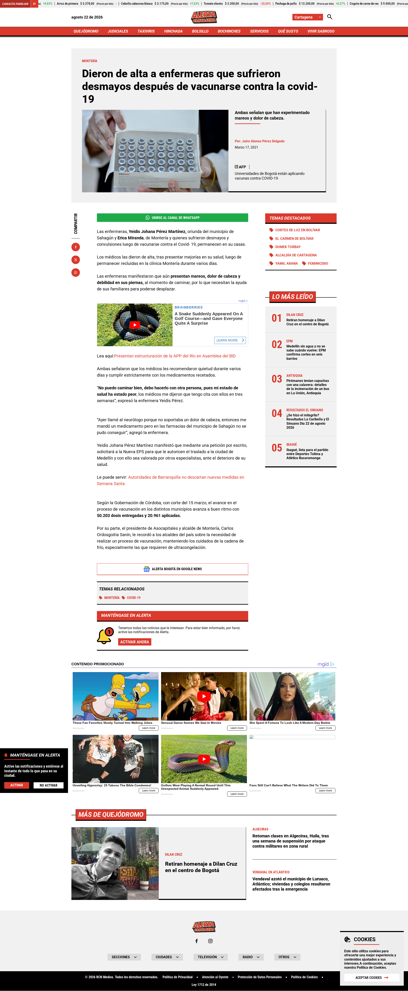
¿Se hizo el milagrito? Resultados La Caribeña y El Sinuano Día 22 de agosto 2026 (307, 421)
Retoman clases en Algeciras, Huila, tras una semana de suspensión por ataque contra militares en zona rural (290, 841)
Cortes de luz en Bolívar (297, 230)
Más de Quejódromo (110, 814)
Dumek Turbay (288, 247)
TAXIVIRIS (146, 31)
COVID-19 (133, 598)
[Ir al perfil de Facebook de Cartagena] (197, 941)
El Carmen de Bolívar (294, 239)
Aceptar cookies (369, 978)
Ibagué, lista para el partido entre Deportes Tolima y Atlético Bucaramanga (307, 454)
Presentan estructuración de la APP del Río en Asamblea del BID (175, 355)
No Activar (48, 785)
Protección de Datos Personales (260, 977)
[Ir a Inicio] (204, 17)
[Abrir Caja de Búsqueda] (329, 17)
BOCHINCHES (229, 31)
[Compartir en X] (75, 260)
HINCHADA (173, 31)
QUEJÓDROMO (86, 31)
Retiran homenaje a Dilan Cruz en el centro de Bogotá (307, 322)
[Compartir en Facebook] (75, 247)
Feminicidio (318, 263)
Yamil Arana (286, 263)
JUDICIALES (118, 31)
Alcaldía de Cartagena (296, 255)
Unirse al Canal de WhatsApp (176, 218)
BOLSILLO (200, 31)
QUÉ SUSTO (288, 31)
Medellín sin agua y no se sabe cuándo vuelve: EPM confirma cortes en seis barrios (306, 352)
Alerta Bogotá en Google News (177, 569)
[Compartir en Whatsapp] (75, 272)
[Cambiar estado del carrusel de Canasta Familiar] (34, 4)
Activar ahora (134, 641)
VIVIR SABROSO (320, 31)
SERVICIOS (259, 31)
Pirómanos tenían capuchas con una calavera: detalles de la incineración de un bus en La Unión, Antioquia (307, 387)
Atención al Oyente (215, 977)
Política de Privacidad (178, 977)
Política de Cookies (371, 967)
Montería (112, 598)
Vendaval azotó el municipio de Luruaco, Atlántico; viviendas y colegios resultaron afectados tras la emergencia (291, 884)
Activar (16, 785)
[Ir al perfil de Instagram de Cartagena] (210, 941)
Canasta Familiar (15, 4)
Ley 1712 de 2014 (204, 985)
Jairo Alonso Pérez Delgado (263, 141)
